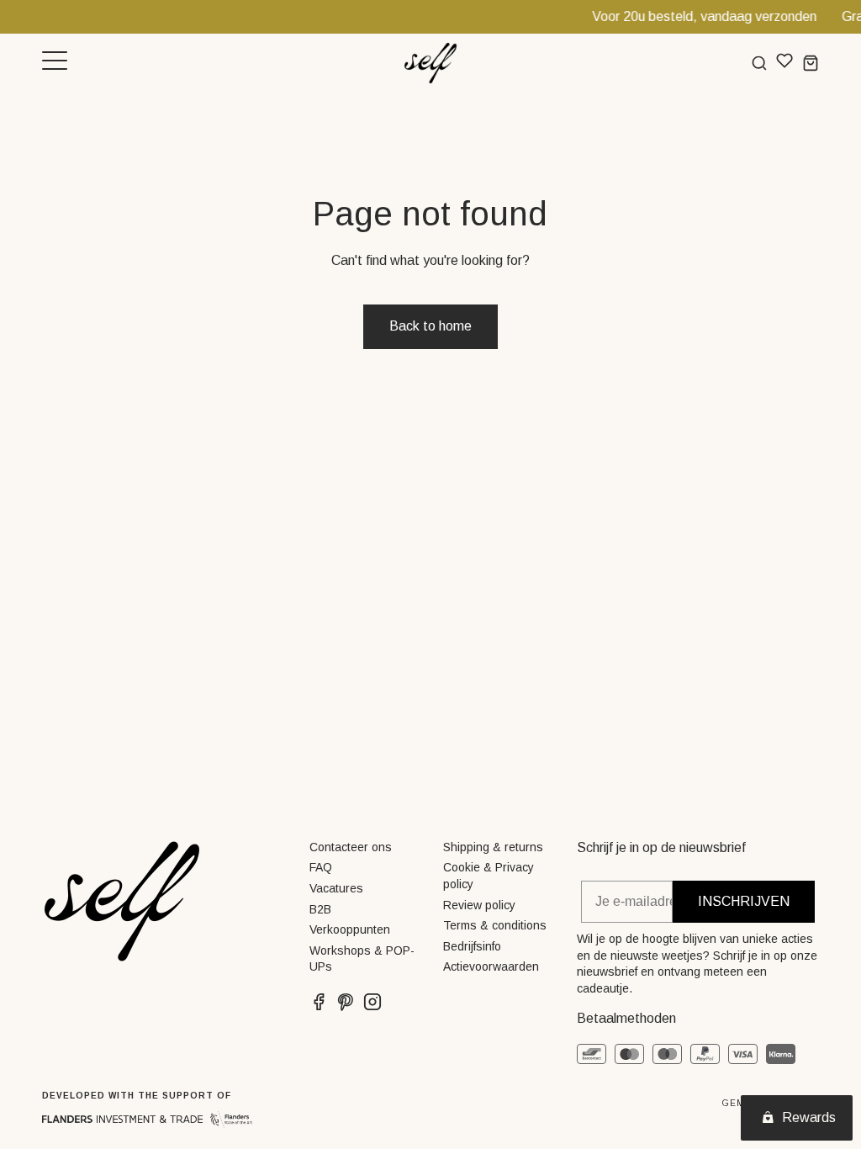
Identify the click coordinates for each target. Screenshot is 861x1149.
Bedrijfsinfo (472, 946)
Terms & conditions (495, 925)
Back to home (430, 326)
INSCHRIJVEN (744, 901)
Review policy (479, 905)
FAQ (320, 867)
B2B (320, 909)
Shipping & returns (493, 847)
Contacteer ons (350, 847)
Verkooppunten (349, 929)
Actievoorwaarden (491, 966)
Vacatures (336, 888)
